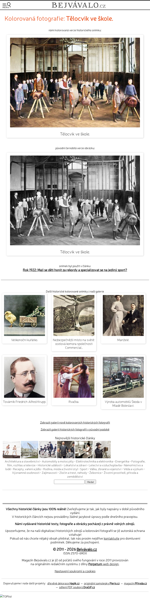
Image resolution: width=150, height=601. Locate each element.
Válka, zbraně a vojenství (105, 469)
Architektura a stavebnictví (22, 461)
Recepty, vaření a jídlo (27, 469)
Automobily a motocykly (58, 461)
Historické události (50, 465)
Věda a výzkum (133, 469)
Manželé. (123, 340)
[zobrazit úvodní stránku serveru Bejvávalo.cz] (78, 7)
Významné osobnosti (26, 472)
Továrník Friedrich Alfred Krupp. (24, 401)
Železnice (95, 472)
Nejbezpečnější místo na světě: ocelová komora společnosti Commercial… (74, 343)
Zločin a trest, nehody (73, 472)
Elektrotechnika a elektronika (94, 461)
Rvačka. (74, 401)
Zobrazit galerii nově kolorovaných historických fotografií (75, 422)
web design (103, 564)
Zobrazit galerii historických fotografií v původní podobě (75, 429)
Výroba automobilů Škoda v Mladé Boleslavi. (123, 403)
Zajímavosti (49, 472)
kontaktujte (111, 538)
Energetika (122, 461)
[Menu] (6, 5)
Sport (83, 469)
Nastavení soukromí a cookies (75, 571)
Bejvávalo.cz (87, 548)
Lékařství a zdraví (75, 465)
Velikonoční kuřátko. (24, 340)
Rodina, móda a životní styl (60, 469)
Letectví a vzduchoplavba (105, 465)
